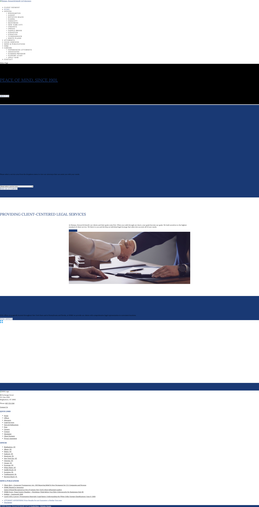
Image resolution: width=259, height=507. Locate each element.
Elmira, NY (8, 452)
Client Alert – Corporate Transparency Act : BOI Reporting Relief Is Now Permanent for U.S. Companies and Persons (45, 485)
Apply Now (13, 57)
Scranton (13, 32)
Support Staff (15, 56)
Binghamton (14, 13)
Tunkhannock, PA (10, 474)
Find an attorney (9, 189)
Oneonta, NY (8, 461)
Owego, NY (8, 463)
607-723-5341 (9, 403)
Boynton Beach (16, 17)
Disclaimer (8, 434)
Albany (11, 15)
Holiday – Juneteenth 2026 (13, 494)
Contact (8, 59)
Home (6, 416)
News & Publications (14, 44)
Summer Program (16, 54)
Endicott (13, 21)
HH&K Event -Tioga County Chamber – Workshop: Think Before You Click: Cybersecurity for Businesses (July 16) (44, 492)
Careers (8, 48)
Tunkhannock (15, 36)
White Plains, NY (10, 468)
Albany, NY (8, 449)
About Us (4, 96)
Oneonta (12, 27)
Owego (11, 29)
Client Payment (12, 8)
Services (73, 230)
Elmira (11, 19)
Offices (8, 11)
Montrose (13, 23)
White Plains (14, 38)
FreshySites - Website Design (41, 506)
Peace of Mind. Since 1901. (29, 80)
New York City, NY (10, 458)
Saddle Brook (15, 31)
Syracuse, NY (8, 465)
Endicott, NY (8, 454)
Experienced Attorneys (20, 50)
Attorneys (7, 420)
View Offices (6, 319)
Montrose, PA (9, 456)
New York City (15, 25)
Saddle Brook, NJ (10, 470)
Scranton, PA (8, 472)
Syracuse (13, 34)
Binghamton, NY (9, 447)
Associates (13, 52)
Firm (5, 427)
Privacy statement (10, 438)
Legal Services (9, 422)
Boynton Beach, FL (10, 477)
